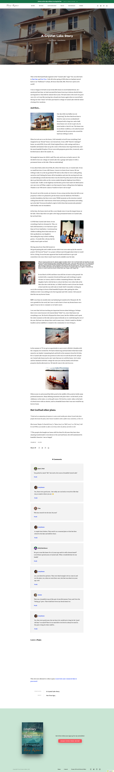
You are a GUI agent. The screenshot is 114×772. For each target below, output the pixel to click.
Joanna (40, 595)
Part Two (44, 79)
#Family (33, 442)
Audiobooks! (52, 5)
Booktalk (71, 5)
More (81, 5)
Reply (35, 477)
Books (41, 5)
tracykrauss (41, 487)
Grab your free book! (70, 741)
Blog (62, 5)
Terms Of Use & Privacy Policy (78, 769)
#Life (40, 442)
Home (33, 5)
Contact (66, 769)
